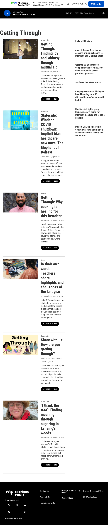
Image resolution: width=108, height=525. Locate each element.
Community (45, 336)
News (43, 260)
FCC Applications (90, 497)
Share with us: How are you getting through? (52, 347)
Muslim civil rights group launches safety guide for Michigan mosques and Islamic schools (90, 113)
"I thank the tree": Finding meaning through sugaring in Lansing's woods (51, 419)
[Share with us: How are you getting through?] (20, 345)
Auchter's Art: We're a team (88, 82)
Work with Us (45, 497)
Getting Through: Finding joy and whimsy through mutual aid (50, 55)
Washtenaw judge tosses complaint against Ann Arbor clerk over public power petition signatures (89, 69)
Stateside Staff (46, 157)
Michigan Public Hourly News (71, 491)
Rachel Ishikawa (47, 72)
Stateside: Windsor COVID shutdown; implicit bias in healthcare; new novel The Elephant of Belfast (53, 133)
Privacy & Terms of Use (93, 491)
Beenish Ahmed (46, 296)
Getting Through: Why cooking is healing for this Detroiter (52, 206)
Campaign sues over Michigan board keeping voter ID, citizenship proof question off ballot (89, 95)
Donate (97, 4)
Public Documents (47, 503)
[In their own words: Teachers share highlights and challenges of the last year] (20, 269)
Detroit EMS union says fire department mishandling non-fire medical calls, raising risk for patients (89, 131)
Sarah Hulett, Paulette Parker (51, 358)
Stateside (44, 111)
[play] (7, 13)
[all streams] (104, 13)
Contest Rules (67, 498)
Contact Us (44, 491)
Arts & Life (45, 40)
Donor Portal (79, 4)
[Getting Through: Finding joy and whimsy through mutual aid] (20, 49)
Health (43, 193)
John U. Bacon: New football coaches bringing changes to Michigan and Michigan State (89, 53)
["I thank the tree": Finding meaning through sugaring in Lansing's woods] (20, 410)
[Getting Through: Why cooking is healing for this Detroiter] (20, 202)
